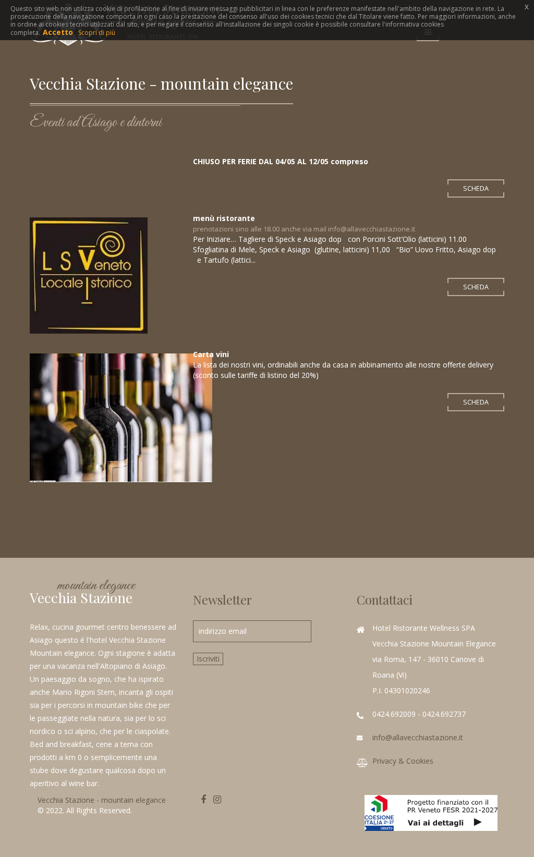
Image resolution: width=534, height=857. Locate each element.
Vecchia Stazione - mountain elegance (102, 800)
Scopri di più (96, 32)
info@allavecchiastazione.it (417, 737)
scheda (476, 188)
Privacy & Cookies (402, 761)
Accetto (58, 32)
